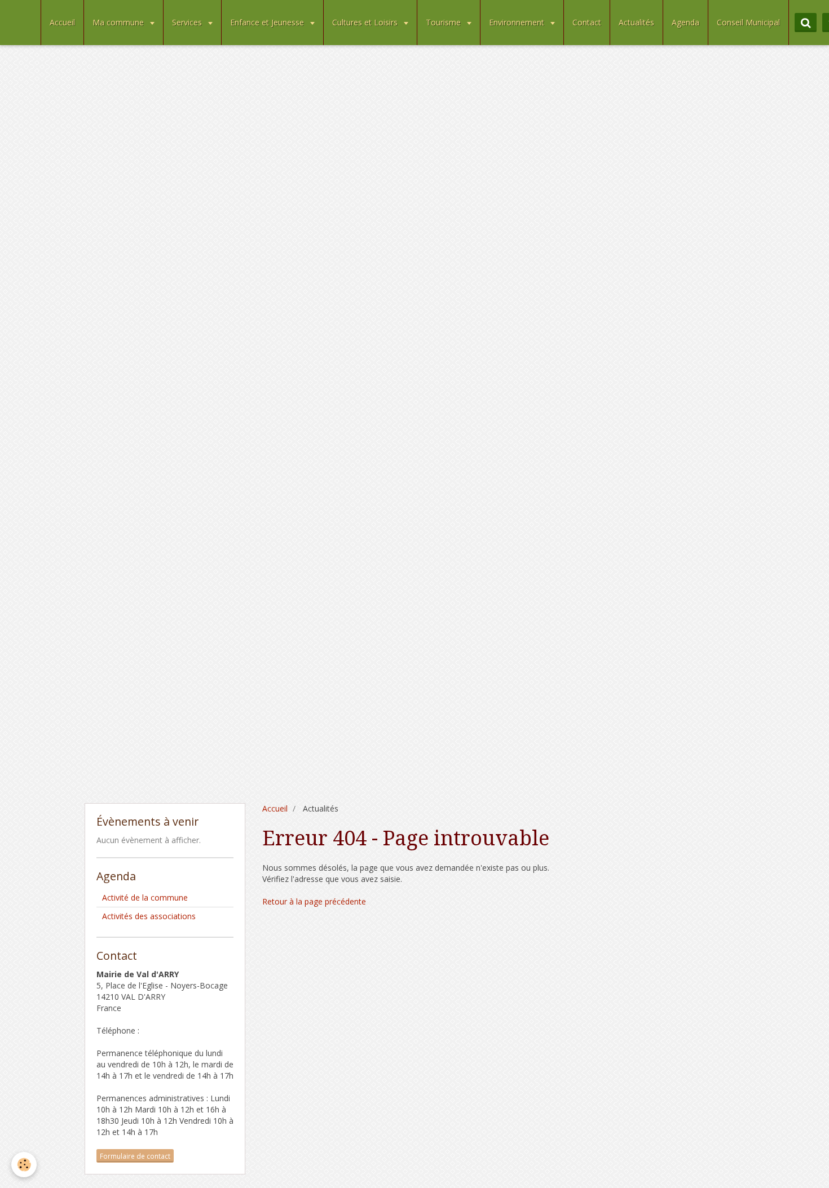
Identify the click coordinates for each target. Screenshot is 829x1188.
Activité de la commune (145, 897)
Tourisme (444, 22)
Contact (586, 22)
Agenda (685, 22)
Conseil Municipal (748, 22)
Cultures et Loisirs (366, 22)
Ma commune (119, 22)
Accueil (62, 22)
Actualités (636, 22)
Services (188, 22)
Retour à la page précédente (314, 901)
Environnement (517, 22)
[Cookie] (24, 1164)
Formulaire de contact (135, 1155)
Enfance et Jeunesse (268, 22)
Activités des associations (149, 916)
